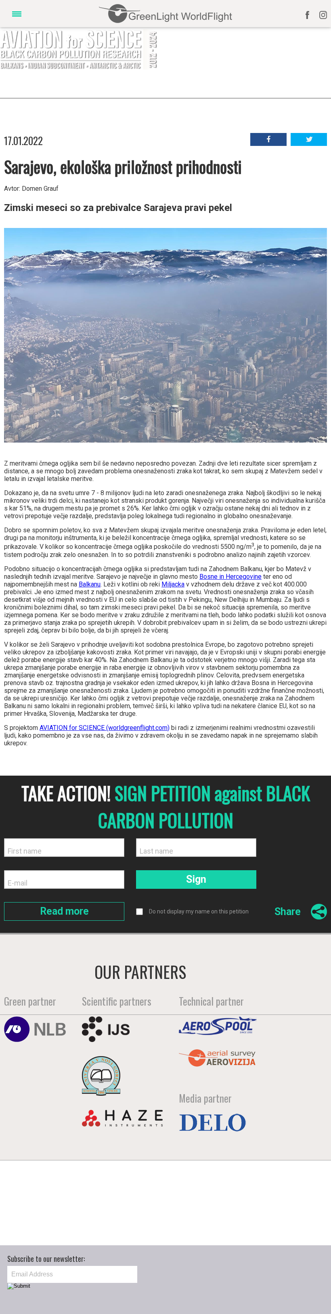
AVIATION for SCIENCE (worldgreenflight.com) (105, 728)
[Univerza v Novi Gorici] (101, 1093)
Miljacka (172, 584)
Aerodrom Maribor (206, 1183)
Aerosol (279, 1183)
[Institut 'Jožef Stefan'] (106, 1039)
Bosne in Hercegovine (230, 576)
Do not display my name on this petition (199, 911)
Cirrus (132, 1187)
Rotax (59, 1182)
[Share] (314, 916)
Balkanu (90, 584)
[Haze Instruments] (122, 1123)
